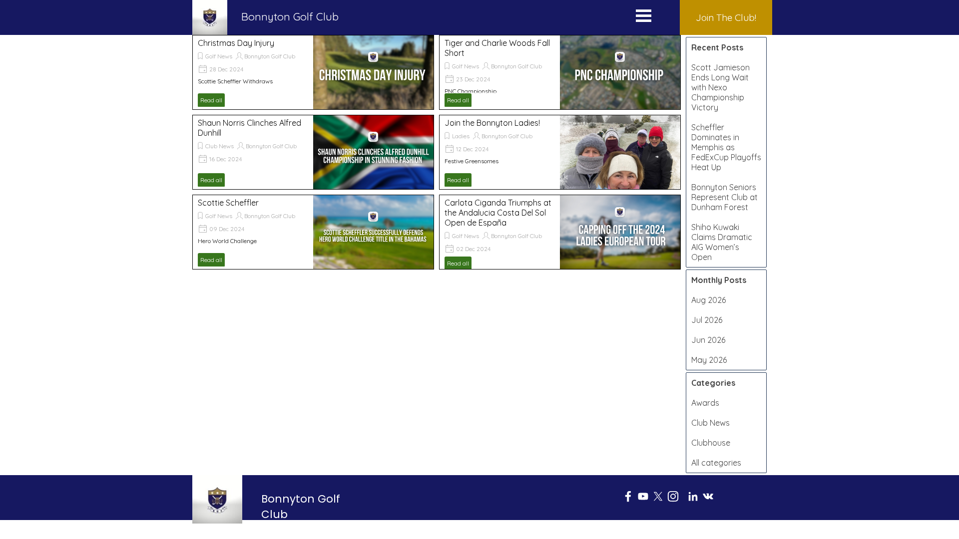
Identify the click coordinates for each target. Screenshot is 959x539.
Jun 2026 (708, 340)
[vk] (708, 496)
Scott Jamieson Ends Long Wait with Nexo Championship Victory (720, 87)
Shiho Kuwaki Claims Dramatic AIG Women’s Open (721, 242)
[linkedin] (693, 496)
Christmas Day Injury (236, 43)
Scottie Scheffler (228, 203)
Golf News (218, 56)
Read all (211, 100)
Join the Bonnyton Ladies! (492, 123)
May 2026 (709, 360)
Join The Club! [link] (726, 17)
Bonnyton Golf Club (269, 56)
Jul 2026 (706, 320)
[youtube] (643, 496)
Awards (705, 403)
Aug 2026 (708, 300)
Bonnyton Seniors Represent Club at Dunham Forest (724, 197)
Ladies (461, 136)
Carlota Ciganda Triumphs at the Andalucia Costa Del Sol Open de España (498, 213)
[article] (313, 72)
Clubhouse (710, 443)
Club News (219, 146)
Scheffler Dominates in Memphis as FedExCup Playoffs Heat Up (726, 147)
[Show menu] (643, 18)
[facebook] (628, 496)
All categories (716, 463)
